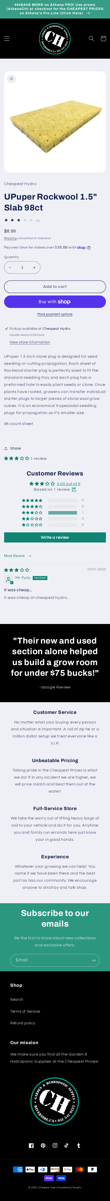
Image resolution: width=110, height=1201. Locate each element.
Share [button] (15, 448)
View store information (29, 342)
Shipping (10, 238)
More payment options (55, 314)
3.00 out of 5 (69, 484)
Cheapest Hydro (47, 1188)
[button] (7, 38)
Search (16, 999)
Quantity (11, 257)
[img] (16, 570)
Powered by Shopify (69, 1188)
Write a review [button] (55, 537)
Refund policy (22, 1023)
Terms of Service (25, 1011)
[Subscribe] (94, 960)
